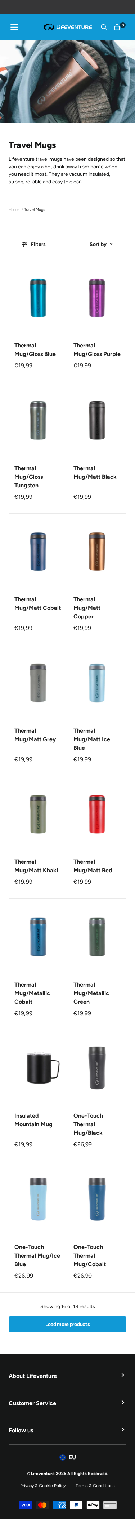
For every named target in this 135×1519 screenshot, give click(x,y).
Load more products (67, 1324)
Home (14, 209)
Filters (38, 244)
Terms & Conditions (95, 1485)
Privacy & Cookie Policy (43, 1485)
